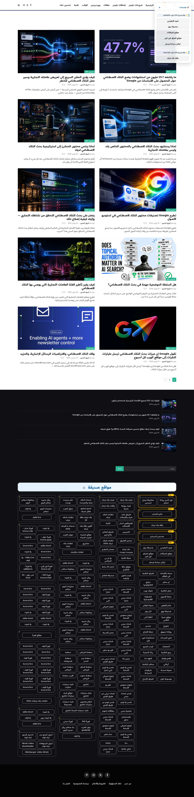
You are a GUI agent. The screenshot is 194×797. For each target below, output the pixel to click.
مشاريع (86, 543)
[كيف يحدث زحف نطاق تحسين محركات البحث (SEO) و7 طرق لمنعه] (169, 432)
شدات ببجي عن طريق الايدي (108, 660)
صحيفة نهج (166, 611)
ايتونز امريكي (108, 606)
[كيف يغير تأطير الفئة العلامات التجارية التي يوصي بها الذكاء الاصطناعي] (56, 259)
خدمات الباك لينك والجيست (86, 501)
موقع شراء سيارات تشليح (68, 694)
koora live (28, 545)
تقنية (76, 5)
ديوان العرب (68, 535)
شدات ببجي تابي (108, 599)
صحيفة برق (148, 547)
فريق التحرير (166, 85)
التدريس (126, 532)
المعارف (166, 646)
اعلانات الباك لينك (108, 516)
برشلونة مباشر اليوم (28, 501)
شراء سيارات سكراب (68, 685)
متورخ (166, 626)
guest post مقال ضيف (86, 510)
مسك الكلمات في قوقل (166, 574)
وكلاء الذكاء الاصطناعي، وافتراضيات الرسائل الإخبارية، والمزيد (57, 353)
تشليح (86, 684)
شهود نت (148, 658)
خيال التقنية (166, 591)
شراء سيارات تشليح (85, 694)
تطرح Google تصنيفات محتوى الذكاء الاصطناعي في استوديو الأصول (139, 217)
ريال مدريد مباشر (86, 579)
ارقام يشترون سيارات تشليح (86, 703)
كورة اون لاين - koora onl (45, 567)
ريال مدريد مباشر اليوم (46, 501)
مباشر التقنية (148, 664)
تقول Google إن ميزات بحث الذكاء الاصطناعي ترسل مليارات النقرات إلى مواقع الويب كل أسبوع (139, 355)
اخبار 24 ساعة (108, 567)
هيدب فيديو (148, 646)
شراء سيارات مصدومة (68, 703)
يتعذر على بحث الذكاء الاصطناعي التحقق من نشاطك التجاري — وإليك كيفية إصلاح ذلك (56, 217)
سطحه (68, 652)
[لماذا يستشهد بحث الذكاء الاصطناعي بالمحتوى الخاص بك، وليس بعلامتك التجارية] (137, 120)
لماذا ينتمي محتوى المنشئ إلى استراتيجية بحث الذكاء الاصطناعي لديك (62, 148)
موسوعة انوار (166, 679)
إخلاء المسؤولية (115, 784)
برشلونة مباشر (68, 569)
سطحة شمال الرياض (86, 668)
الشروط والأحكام (98, 784)
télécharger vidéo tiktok (37, 752)
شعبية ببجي (126, 711)
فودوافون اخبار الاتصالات (126, 524)
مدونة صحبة (166, 670)
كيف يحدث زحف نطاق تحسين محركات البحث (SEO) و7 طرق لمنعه (130, 429)
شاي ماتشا (126, 749)
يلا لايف (77, 736)
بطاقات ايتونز (108, 711)
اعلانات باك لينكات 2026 (36, 701)
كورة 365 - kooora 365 (45, 576)
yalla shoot (68, 563)
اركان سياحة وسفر (157, 562)
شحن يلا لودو (126, 702)
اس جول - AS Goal (28, 576)
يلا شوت (85, 563)
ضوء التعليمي (166, 547)
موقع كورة (37, 635)
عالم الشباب (157, 514)
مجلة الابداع (148, 632)
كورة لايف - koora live (46, 671)
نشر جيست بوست (68, 501)
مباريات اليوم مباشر (86, 570)
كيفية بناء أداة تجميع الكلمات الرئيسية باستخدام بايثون (135, 400)
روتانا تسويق (166, 632)
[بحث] (19, 5)
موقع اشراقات (166, 553)
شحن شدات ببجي (126, 694)
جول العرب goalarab (86, 728)
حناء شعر (108, 734)
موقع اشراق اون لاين (148, 555)
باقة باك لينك (157, 525)
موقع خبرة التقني (166, 618)
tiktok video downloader (28, 744)
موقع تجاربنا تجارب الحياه (86, 536)
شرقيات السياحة (148, 671)
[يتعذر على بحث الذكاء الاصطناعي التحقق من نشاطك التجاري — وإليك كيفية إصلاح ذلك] (56, 189)
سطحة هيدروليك (68, 659)
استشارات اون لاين (148, 639)
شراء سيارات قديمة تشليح (76, 710)
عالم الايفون (166, 605)
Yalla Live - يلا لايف (28, 558)
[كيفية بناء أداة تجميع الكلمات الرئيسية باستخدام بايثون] (169, 404)
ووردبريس (95, 5)
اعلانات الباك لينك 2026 (108, 542)
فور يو (108, 685)
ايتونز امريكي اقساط (108, 677)
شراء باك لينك (126, 500)
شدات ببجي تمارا (108, 590)
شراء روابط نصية (126, 507)
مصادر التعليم (108, 549)
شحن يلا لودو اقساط (108, 616)
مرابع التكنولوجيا (148, 583)
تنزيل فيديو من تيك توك (46, 736)
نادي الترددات (166, 638)
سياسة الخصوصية (81, 784)
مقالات (106, 5)
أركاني (166, 664)
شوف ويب (148, 591)
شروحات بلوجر (136, 5)
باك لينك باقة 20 (86, 518)
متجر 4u (126, 659)
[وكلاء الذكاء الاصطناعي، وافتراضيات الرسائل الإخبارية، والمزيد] (56, 328)
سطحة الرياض (85, 652)
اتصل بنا (66, 784)
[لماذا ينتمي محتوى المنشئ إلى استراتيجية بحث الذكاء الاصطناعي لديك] (56, 120)
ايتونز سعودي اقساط (126, 616)
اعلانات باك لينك (68, 544)
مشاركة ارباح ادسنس (148, 501)
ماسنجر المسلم (157, 536)
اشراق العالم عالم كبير (108, 533)
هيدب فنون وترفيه (126, 576)
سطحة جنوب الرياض (86, 677)
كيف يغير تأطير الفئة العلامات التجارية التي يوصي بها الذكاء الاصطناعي (58, 286)
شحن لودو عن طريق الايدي (108, 703)
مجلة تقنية (126, 558)
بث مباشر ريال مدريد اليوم (68, 728)
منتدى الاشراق (126, 540)
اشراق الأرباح (148, 679)
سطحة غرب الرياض (68, 668)
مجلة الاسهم (166, 596)
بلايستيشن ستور (126, 718)
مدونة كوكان (148, 605)
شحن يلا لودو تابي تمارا (108, 668)
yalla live (37, 517)
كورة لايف (46, 594)
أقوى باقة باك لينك (86, 527)
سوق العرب (68, 508)
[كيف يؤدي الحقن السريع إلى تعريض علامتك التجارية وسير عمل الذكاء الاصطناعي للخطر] (56, 51)
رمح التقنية (166, 652)
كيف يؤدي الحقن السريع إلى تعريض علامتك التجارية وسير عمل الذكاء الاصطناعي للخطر (59, 78)
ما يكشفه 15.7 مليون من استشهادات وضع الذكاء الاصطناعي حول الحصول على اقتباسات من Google (139, 78)
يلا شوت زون (46, 718)
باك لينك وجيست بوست (126, 550)
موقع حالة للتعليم (126, 568)
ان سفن (166, 582)
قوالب (85, 5)
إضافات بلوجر (119, 5)
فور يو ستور (108, 650)
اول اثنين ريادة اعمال (166, 501)
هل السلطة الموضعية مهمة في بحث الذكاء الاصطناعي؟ (142, 284)
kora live (28, 588)
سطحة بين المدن (86, 659)
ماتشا (108, 743)
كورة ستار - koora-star (28, 529)
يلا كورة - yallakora (27, 567)
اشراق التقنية (148, 573)
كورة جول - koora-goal (45, 538)
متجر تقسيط (108, 632)
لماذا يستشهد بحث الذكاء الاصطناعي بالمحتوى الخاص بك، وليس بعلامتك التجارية (140, 148)
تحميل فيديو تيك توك (27, 736)
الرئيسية (149, 5)
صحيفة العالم (108, 575)
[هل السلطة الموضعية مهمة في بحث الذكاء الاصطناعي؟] (137, 259)
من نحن (127, 784)
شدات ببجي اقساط (126, 590)
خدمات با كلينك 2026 (68, 527)
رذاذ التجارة (148, 652)
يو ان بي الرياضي (108, 559)
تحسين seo (65, 5)
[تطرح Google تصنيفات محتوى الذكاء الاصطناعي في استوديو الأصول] (137, 189)
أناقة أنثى (148, 617)
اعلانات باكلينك (77, 552)
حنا (126, 743)
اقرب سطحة (68, 675)
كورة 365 (86, 721)
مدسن (148, 626)
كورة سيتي (68, 721)
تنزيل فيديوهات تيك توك (46, 744)
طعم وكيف (166, 658)
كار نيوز (148, 611)
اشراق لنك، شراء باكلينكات (126, 516)
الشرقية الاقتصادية (148, 598)
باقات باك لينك (108, 506)
